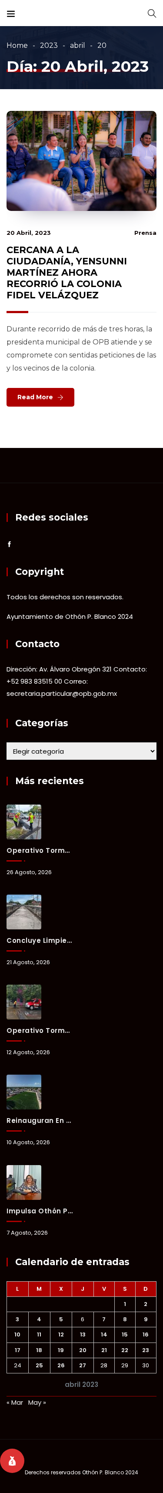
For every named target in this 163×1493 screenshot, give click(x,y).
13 (83, 1334)
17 (17, 1350)
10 (17, 1334)
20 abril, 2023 (29, 232)
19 (61, 1350)
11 (39, 1334)
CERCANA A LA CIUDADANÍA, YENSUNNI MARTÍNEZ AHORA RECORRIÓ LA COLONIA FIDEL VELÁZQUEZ (67, 272)
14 (104, 1334)
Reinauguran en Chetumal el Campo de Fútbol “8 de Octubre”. (40, 1120)
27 (82, 1365)
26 (61, 1365)
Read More (35, 397)
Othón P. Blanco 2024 (110, 1472)
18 (39, 1350)
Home (17, 45)
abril (77, 45)
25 (39, 1365)
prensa (145, 232)
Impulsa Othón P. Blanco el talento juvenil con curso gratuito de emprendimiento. (40, 1211)
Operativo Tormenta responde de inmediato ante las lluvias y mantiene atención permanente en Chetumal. (40, 850)
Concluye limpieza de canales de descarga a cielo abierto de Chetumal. (40, 940)
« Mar (15, 1402)
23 (145, 1350)
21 (104, 1350)
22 (124, 1350)
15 (125, 1334)
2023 (49, 45)
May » (37, 1402)
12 (61, 1334)
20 (82, 1350)
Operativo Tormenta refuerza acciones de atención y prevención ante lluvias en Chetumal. (40, 1030)
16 (146, 1334)
